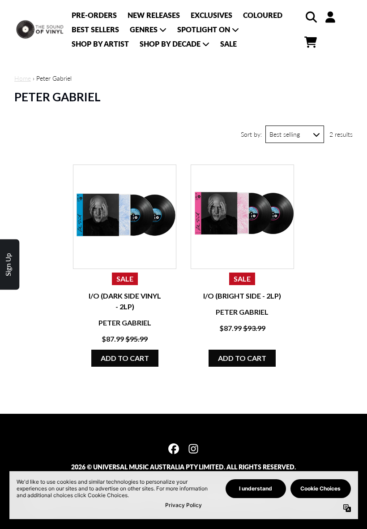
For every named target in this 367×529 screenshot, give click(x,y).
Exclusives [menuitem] (211, 15)
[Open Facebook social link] (174, 449)
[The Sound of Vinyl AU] (40, 29)
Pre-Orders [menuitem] (94, 15)
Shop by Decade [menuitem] (170, 43)
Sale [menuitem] (228, 43)
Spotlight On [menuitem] (203, 29)
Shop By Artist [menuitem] (100, 43)
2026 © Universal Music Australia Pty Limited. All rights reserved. (183, 467)
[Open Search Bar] (310, 17)
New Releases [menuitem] (154, 15)
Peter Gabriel (124, 322)
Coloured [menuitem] (262, 15)
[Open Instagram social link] (193, 449)
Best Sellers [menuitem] (95, 29)
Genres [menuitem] (144, 29)
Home (22, 78)
